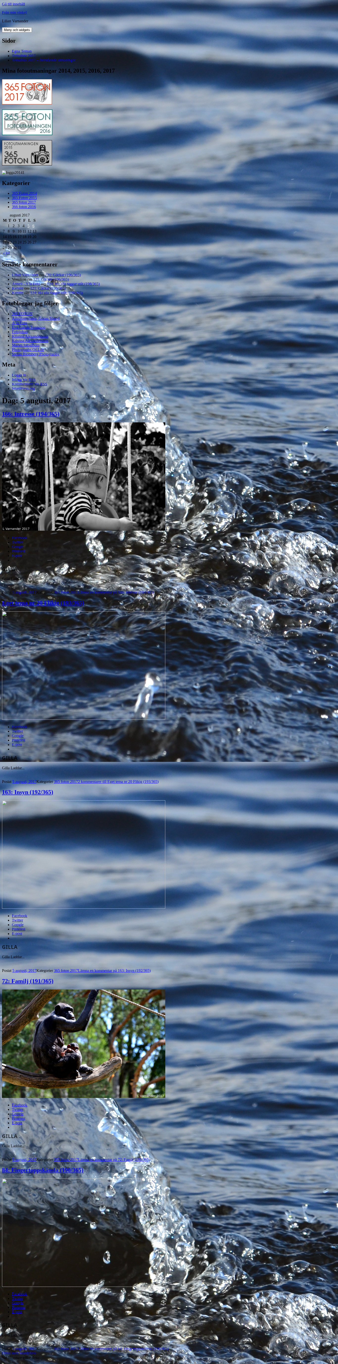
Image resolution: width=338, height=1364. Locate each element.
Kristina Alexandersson (30, 336)
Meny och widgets (17, 30)
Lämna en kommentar (116, 592)
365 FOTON (22, 314)
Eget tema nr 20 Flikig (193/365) (43, 603)
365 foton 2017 (24, 202)
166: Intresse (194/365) (30, 414)
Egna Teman (22, 51)
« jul (6, 253)
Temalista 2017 (24, 56)
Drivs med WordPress (19, 1353)
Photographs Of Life (28, 349)
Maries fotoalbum (25, 345)
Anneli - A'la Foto (26, 284)
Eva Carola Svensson (28, 327)
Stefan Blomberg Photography (35, 354)
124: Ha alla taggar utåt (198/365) (73, 284)
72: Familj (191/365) (27, 981)
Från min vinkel (14, 12)
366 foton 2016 (24, 207)
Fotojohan (20, 332)
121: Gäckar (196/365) (63, 275)
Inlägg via (24, 379)
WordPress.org (23, 388)
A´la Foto (19, 323)
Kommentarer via (29, 384)
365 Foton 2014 (24, 193)
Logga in (19, 375)
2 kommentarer (118, 781)
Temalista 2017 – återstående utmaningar (43, 60)
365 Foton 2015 (24, 198)
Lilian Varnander (25, 275)
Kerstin (17, 288)
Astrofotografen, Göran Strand (36, 318)
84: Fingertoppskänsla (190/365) (42, 1170)
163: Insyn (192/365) (27, 792)
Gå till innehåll (13, 4)
